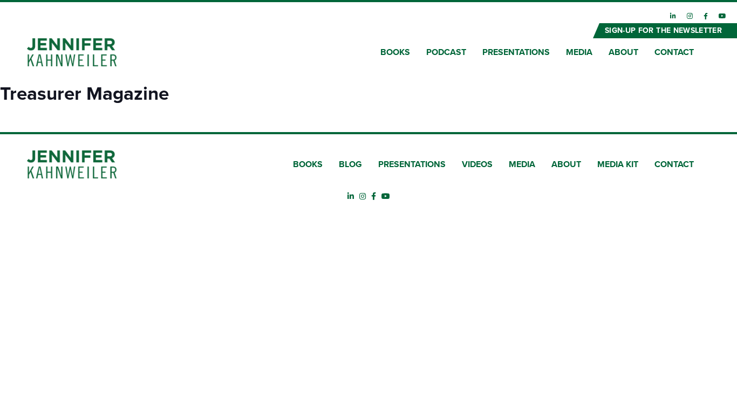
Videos (477, 164)
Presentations (516, 52)
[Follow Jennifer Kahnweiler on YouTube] (722, 16)
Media (579, 52)
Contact (674, 52)
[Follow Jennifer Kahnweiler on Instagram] (689, 16)
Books (395, 52)
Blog (350, 164)
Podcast (446, 52)
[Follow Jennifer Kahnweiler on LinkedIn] (673, 16)
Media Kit (617, 164)
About (623, 52)
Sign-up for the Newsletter (663, 30)
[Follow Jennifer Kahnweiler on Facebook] (705, 16)
